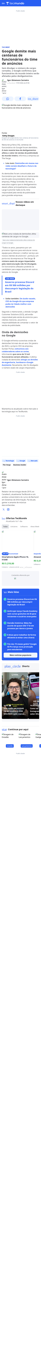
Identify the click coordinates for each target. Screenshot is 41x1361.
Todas (5, 526)
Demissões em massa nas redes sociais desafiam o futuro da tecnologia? (21, 166)
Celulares (14, 526)
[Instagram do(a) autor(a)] (8, 509)
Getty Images (8, 135)
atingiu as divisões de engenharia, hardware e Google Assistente (20, 362)
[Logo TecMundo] (15, 3)
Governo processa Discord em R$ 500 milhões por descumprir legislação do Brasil (19, 287)
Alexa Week (35, 526)
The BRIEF (6, 47)
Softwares (24, 526)
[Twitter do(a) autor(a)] (3, 509)
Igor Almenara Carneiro (18, 80)
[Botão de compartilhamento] (8, 99)
